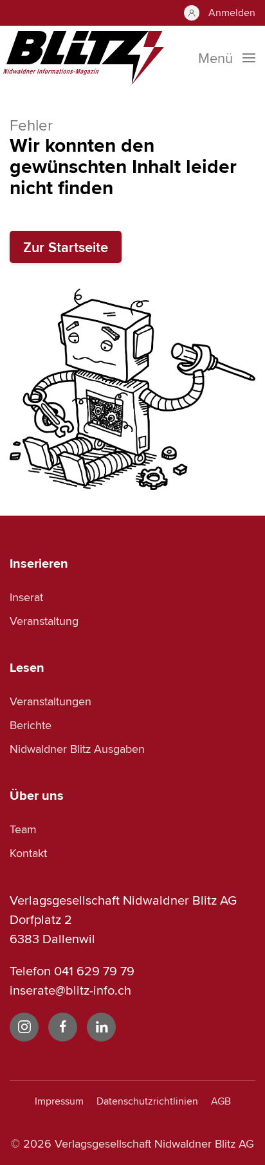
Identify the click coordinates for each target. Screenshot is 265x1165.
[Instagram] (24, 1027)
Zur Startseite (65, 247)
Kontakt (28, 853)
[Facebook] (62, 1027)
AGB (221, 1101)
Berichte (30, 725)
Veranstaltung (44, 621)
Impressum (59, 1101)
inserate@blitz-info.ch (70, 989)
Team (23, 829)
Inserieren (39, 563)
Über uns (37, 795)
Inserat (26, 597)
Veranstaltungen (50, 701)
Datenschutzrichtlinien (147, 1101)
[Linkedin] (101, 1027)
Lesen (27, 667)
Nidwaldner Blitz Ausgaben (77, 749)
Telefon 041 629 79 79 (72, 970)
